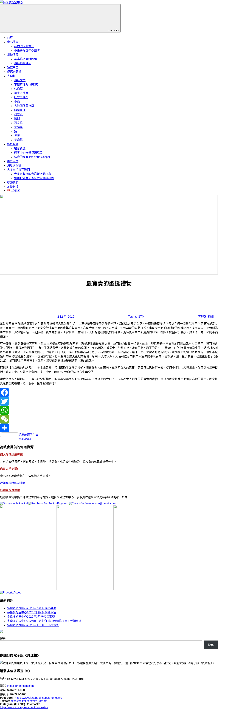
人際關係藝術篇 (24, 105)
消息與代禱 (14, 165)
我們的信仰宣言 (24, 46)
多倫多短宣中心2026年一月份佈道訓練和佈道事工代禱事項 (44, 620)
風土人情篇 (21, 93)
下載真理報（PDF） (27, 84)
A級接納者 (25, 439)
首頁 (10, 37)
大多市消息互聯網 (18, 169)
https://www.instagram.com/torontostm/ (24, 707)
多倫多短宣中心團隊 (27, 50)
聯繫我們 (12, 182)
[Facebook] (109, 392)
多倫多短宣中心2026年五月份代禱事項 (31, 608)
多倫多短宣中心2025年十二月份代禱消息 (33, 625)
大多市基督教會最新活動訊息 (32, 173)
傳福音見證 (14, 71)
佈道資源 (12, 144)
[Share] (109, 428)
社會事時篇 (21, 97)
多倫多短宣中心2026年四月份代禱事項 (31, 612)
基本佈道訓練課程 (25, 59)
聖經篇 (18, 127)
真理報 (11, 76)
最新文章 (20, 80)
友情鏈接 (12, 186)
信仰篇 (18, 88)
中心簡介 (12, 41)
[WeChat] (109, 419)
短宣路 (18, 122)
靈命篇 (18, 139)
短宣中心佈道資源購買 (28, 152)
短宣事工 (12, 67)
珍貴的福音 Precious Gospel (32, 156)
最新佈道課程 (22, 63)
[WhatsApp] (109, 410)
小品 (17, 101)
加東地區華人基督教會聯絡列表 (34, 178)
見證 (17, 135)
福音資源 (20, 148)
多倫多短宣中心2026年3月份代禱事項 (31, 616)
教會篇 (18, 114)
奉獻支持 (12, 161)
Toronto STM (136, 316)
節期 (17, 118)
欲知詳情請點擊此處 (13, 483)
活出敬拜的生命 (28, 434)
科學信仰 (20, 110)
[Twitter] (109, 401)
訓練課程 (12, 54)
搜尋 (3, 638)
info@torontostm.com (20, 685)
